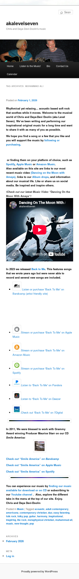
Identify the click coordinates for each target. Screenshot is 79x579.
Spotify (10, 164)
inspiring (11, 520)
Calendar (12, 74)
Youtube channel (22, 494)
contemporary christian (33, 512)
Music (20, 509)
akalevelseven (22, 23)
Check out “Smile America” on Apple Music (33, 465)
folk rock (11, 516)
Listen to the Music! (30, 66)
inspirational (56, 516)
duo (50, 512)
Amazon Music (45, 164)
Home (10, 66)
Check (10, 459)
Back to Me (38, 269)
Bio (48, 66)
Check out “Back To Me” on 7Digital (42, 412)
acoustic (40, 509)
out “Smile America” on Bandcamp (36, 459)
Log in (10, 556)
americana (12, 512)
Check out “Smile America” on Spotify (30, 471)
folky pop (22, 516)
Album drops (40, 177)
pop (32, 523)
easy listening (61, 512)
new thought (21, 523)
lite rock (22, 520)
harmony (42, 516)
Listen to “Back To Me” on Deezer (41, 399)
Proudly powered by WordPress (39, 571)
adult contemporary (57, 509)
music (9, 523)
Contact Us (62, 66)
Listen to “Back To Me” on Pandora (41, 385)
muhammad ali (63, 520)
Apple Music (24, 164)
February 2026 (15, 541)
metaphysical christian (41, 520)
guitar (32, 516)
